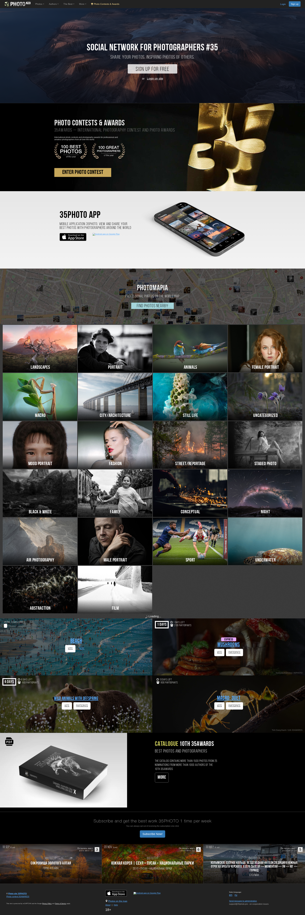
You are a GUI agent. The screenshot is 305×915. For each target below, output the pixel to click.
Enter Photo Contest (82, 172)
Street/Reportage (190, 463)
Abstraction (40, 608)
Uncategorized (265, 415)
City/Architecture (115, 415)
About (107, 905)
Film (115, 608)
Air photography (40, 560)
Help (116, 905)
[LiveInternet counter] (13, 900)
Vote (70, 648)
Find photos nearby (152, 306)
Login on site (155, 78)
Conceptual (190, 512)
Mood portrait (40, 463)
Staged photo (265, 463)
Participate (235, 652)
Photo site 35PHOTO (17, 893)
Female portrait (265, 367)
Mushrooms (228, 645)
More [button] (82, 4)
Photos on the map (117, 901)
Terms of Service (60, 903)
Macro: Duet (229, 698)
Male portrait (115, 560)
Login (283, 4)
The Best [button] (68, 4)
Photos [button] (39, 4)
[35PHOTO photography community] (17, 4)
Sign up (294, 4)
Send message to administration (243, 901)
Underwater (265, 560)
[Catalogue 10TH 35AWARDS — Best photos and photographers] (63, 770)
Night (265, 512)
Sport (190, 560)
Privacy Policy (47, 903)
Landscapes (40, 367)
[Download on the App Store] (119, 893)
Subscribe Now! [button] (152, 834)
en (230, 895)
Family (115, 512)
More (82, 648)
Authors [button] (53, 4)
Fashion (115, 463)
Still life (190, 415)
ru (236, 895)
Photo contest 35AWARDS (17, 897)
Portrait (115, 367)
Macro (40, 415)
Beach (76, 641)
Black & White (40, 512)
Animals (190, 367)
